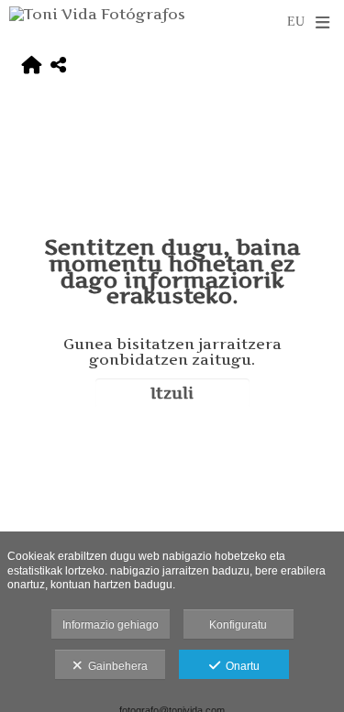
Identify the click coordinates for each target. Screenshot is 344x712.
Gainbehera (115, 666)
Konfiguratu (238, 625)
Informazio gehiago (110, 625)
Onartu (240, 666)
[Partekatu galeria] (58, 65)
